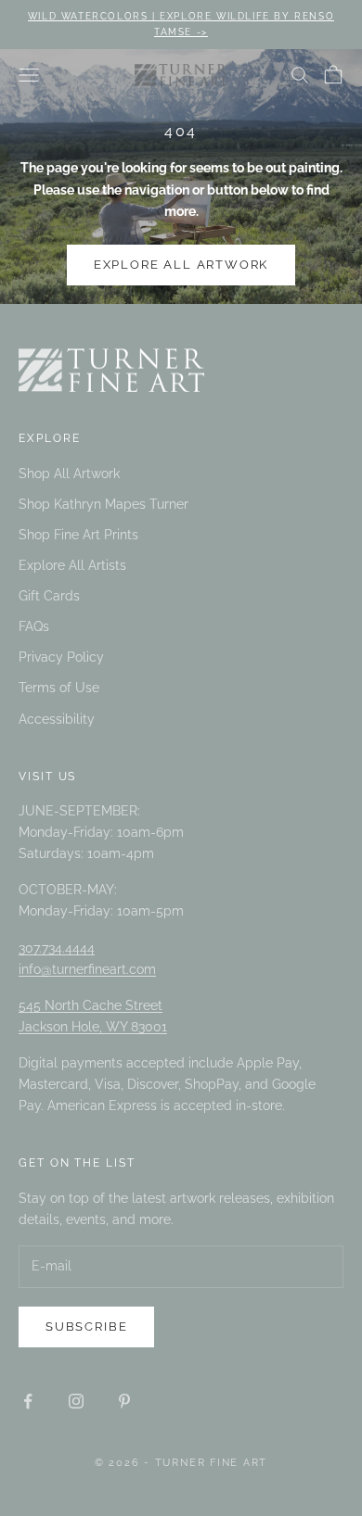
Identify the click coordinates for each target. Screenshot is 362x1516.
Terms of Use (59, 687)
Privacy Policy (61, 657)
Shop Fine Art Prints (78, 534)
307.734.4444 (57, 948)
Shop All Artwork (69, 473)
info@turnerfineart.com (87, 969)
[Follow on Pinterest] (124, 1401)
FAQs (34, 626)
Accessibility (57, 719)
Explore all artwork (181, 265)
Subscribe (86, 1326)
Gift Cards (49, 595)
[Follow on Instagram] (76, 1401)
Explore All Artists (72, 565)
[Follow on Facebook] (28, 1401)
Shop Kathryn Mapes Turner (103, 504)
